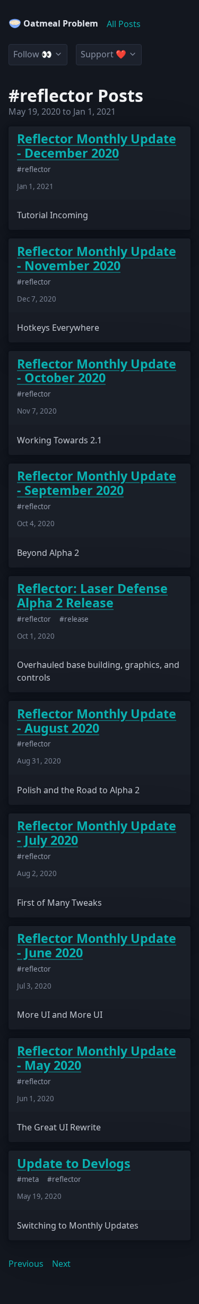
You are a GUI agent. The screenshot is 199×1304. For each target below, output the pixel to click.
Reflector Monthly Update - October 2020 (96, 371)
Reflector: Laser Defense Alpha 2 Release (92, 595)
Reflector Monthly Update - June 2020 (96, 945)
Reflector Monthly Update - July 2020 (96, 833)
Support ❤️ (103, 54)
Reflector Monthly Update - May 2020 (96, 1058)
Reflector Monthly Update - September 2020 (96, 483)
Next (61, 1263)
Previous (26, 1263)
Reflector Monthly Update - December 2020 (96, 146)
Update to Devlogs (74, 1163)
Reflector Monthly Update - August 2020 (96, 721)
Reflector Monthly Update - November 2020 (96, 258)
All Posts (124, 24)
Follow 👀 (32, 54)
